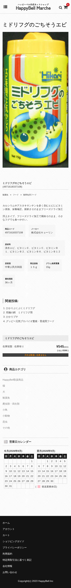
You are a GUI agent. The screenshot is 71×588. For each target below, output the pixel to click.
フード (16, 195)
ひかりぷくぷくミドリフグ (20, 308)
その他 (6, 427)
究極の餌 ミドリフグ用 (19, 312)
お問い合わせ (10, 572)
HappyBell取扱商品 (13, 379)
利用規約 (7, 553)
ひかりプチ (12, 316)
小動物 (6, 415)
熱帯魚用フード (30, 195)
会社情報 (7, 566)
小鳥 (5, 409)
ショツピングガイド (13, 541)
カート (6, 535)
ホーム (6, 522)
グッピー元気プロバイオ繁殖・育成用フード (30, 321)
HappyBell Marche (33, 7)
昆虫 (5, 421)
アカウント (9, 529)
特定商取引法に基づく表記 (17, 559)
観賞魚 (5, 195)
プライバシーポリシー (15, 547)
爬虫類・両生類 (11, 403)
